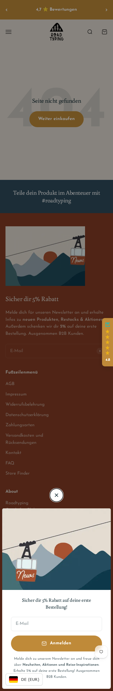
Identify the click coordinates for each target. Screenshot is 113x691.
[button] (107, 342)
